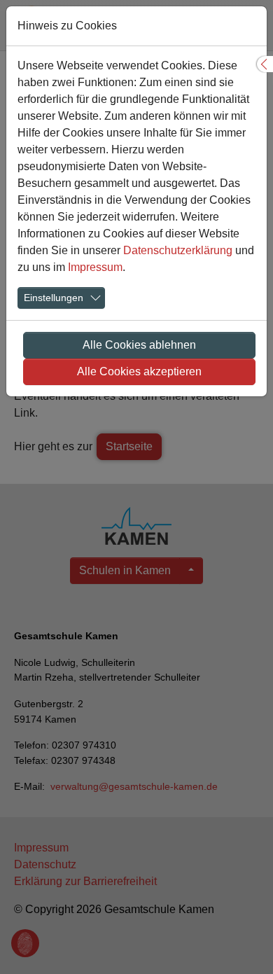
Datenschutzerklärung (177, 250)
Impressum (95, 267)
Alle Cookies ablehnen (139, 345)
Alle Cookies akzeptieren (139, 371)
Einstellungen (53, 297)
